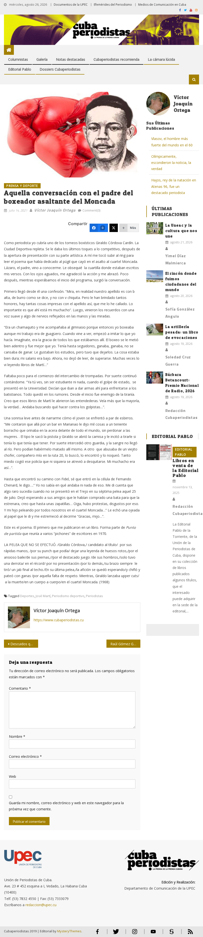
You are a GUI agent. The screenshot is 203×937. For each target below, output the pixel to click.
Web (12, 776)
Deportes (27, 596)
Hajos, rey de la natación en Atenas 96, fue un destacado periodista (173, 186)
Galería (42, 59)
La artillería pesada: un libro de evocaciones (182, 332)
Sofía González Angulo (180, 312)
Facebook (97, 933)
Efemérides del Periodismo (113, 4)
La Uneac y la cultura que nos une (181, 230)
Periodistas (94, 596)
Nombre (17, 736)
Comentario (20, 688)
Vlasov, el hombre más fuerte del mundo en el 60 (172, 141)
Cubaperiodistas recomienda (116, 59)
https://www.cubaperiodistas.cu (59, 620)
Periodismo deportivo (68, 596)
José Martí (43, 596)
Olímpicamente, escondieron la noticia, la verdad (171, 162)
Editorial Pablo (19, 69)
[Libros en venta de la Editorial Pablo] (159, 452)
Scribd (170, 933)
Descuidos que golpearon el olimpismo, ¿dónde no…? (24, 644)
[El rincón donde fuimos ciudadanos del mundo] (154, 276)
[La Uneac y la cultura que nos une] (154, 228)
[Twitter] (113, 228)
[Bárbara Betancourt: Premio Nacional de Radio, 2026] (154, 377)
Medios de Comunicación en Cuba (162, 4)
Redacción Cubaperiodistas (181, 414)
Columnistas (18, 59)
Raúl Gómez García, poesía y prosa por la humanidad (125, 644)
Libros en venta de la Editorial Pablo (186, 468)
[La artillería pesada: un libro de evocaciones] (154, 330)
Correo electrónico (25, 756)
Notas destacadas (70, 59)
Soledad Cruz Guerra (178, 360)
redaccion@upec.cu (40, 904)
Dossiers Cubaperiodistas (60, 69)
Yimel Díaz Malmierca (175, 259)
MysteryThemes (69, 931)
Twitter (115, 933)
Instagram (134, 933)
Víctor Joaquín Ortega (55, 210)
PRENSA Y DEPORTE (22, 186)
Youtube (153, 933)
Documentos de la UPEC (71, 4)
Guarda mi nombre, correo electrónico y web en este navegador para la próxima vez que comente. (66, 805)
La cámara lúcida (161, 59)
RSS (187, 933)
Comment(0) (91, 210)
